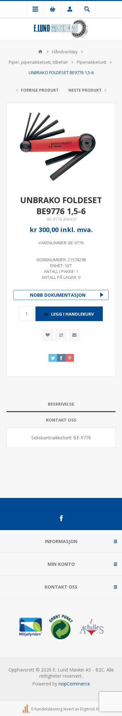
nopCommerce (74, 684)
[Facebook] (61, 518)
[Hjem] (40, 51)
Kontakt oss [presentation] (61, 420)
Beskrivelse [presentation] (61, 404)
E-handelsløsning (46, 709)
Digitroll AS (90, 709)
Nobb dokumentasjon (58, 295)
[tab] (61, 404)
